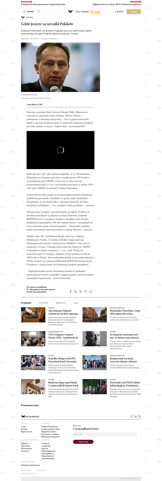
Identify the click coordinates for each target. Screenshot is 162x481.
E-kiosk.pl (45, 443)
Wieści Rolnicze (48, 456)
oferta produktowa (28, 473)
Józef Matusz (32, 105)
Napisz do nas (26, 432)
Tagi (76, 303)
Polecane (43, 303)
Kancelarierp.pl (47, 454)
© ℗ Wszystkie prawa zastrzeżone (41, 289)
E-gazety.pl (46, 446)
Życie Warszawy (48, 459)
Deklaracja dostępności (50, 437)
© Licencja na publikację (37, 287)
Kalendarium (41, 470)
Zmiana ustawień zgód (50, 429)
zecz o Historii (82, 11)
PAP (41, 105)
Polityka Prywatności (49, 427)
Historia (29, 17)
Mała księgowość (48, 451)
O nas (23, 427)
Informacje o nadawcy (50, 434)
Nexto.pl (45, 448)
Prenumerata (26, 448)
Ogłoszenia (25, 446)
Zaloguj (134, 12)
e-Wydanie (119, 12)
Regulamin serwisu (48, 432)
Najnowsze (61, 303)
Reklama (24, 443)
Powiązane (26, 303)
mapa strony (26, 470)
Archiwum (25, 451)
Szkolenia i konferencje (30, 465)
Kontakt (24, 429)
